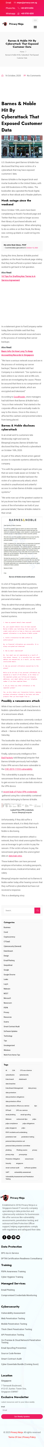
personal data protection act (15, 1141)
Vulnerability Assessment (13, 1313)
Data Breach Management (14, 1088)
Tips (5, 1041)
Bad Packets (7, 757)
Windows (7, 1050)
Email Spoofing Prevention (13, 1348)
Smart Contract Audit (12, 1026)
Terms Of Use (14, 1437)
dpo (35, 1106)
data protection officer (13, 1101)
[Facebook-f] (4, 1237)
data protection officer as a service (17, 1106)
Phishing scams (22, 1150)
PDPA (6, 1008)
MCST (6, 993)
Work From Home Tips (12, 1055)
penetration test (11, 1137)
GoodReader (19, 397)
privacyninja (23, 1154)
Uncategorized (9, 1045)
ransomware (29, 1159)
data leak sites (15, 856)
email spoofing (26, 1115)
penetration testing (27, 1137)
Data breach (10, 1079)
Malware (7, 989)
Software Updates (10, 1031)
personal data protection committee (18, 1146)
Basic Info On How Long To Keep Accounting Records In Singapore (17, 353)
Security (8, 1163)
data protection (11, 1092)
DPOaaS (8, 1110)
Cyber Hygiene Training (12, 1277)
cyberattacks (10, 1075)
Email (3, 1407)
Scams (6, 1022)
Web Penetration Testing (13, 1318)
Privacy (6, 1012)
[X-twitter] (9, 1237)
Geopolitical (8, 965)
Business (7, 927)
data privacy (32, 1088)
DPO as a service (21, 1110)
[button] (35, 27)
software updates (30, 1168)
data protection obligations (15, 1097)
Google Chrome (9, 975)
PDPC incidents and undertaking (16, 1132)
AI (6, 1070)
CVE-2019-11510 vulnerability (18, 769)
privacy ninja (10, 1154)
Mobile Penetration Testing (14, 1324)
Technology (8, 1036)
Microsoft (7, 998)
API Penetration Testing (12, 1334)
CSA (13, 1070)
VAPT (7, 1172)
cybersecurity (24, 1075)
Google (6, 970)
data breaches (10, 1084)
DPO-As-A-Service (10, 1253)
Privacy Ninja (16, 24)
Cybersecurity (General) (12, 946)
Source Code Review (11, 1353)
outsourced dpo (21, 1119)
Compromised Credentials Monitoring (19, 1295)
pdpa (34, 1119)
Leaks (6, 979)
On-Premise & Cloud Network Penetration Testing (21, 1341)
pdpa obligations (28, 1123)
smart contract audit (12, 1168)
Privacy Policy (29, 1437)
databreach (23, 1079)
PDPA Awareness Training (13, 1271)
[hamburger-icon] (35, 20)
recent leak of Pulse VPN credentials (20, 792)
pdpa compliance (12, 1123)
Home (22, 52)
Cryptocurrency (9, 937)
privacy (34, 1150)
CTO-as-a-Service (26, 1070)
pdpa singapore (11, 1128)
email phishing (10, 1115)
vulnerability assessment (22, 1172)
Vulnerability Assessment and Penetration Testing (20, 1178)
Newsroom (8, 1003)
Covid (6, 932)
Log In (6, 984)
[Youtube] (18, 1237)
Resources (8, 1017)
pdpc (23, 1128)
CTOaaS (7, 942)
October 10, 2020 (32, 248)
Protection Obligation (13, 1159)
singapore (19, 1163)
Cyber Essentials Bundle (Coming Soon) (19, 1364)
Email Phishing (9, 960)
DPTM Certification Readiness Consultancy (21, 1258)
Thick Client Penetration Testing (16, 1329)
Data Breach (8, 951)
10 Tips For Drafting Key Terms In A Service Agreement (18, 278)
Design (6, 956)
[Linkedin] (13, 1237)
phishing (8, 1150)
